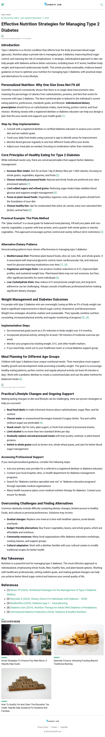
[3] (101, 231)
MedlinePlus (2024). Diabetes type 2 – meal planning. (39, 603)
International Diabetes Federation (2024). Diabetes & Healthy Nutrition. (48, 611)
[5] (55, 192)
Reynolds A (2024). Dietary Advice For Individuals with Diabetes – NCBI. (49, 598)
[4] (66, 264)
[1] (63, 116)
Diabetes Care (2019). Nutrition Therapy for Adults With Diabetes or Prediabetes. (53, 607)
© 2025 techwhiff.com (52, 731)
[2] (57, 175)
